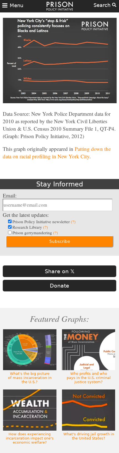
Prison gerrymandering (35, 232)
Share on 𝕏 (59, 271)
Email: (10, 195)
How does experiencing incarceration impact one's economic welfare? (30, 438)
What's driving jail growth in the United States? (88, 436)
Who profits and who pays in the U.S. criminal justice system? (89, 378)
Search (103, 5)
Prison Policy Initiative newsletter (44, 221)
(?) (73, 221)
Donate (59, 286)
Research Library (30, 227)
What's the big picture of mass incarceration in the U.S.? (29, 378)
